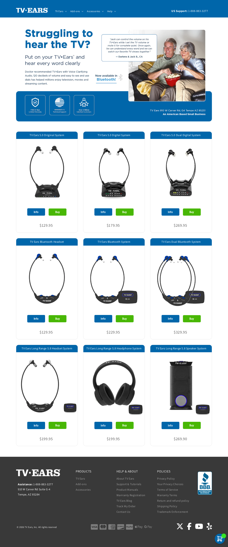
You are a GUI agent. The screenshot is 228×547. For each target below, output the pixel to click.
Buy (57, 211)
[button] (60, 11)
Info (36, 211)
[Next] (69, 168)
